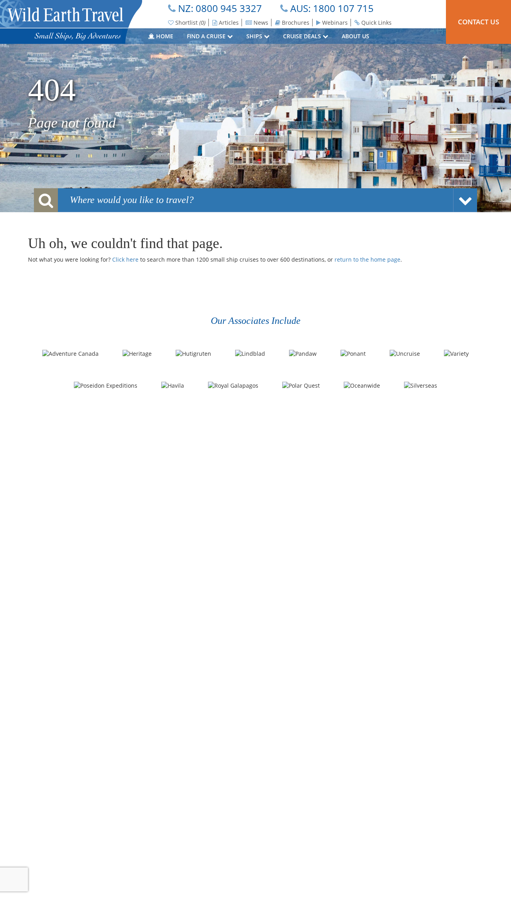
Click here (125, 259)
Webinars (334, 22)
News (260, 22)
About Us (356, 36)
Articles (228, 22)
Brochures (294, 22)
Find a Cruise (207, 36)
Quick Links (376, 22)
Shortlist (190, 22)
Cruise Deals (303, 36)
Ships (255, 36)
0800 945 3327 (229, 8)
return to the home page (367, 259)
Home (163, 36)
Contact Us (478, 21)
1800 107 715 (343, 8)
